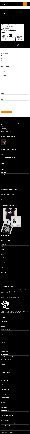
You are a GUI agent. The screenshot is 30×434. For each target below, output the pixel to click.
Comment (3, 75)
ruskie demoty (4, 270)
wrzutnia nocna (4, 374)
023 (4, 54)
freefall (2, 386)
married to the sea (5, 412)
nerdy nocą (3, 172)
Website (3, 105)
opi (1, 361)
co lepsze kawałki (5, 351)
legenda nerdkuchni (5, 329)
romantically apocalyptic (6, 425)
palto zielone (3, 259)
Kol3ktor (3, 189)
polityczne (3, 262)
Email (2, 99)
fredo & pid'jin (4, 407)
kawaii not (3, 402)
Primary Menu (28, 4)
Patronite (3, 297)
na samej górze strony (14, 146)
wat (1, 337)
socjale (2, 177)
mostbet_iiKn (4, 186)
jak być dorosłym (4, 278)
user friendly (3, 394)
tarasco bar (3, 367)
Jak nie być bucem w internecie (10, 149)
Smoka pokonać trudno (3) (10, 192)
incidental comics (5, 418)
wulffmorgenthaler (5, 397)
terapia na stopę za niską (11, 189)
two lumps (3, 399)
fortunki (2, 167)
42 (1, 346)
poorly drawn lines (5, 420)
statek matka (3, 272)
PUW (2, 264)
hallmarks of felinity (5, 389)
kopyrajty (3, 169)
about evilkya (4, 321)
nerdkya (3, 10)
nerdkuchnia (3, 252)
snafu (4, 4)
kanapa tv (3, 249)
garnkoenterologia (5, 354)
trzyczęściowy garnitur (6, 372)
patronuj (3, 174)
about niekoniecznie (5, 324)
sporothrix (3, 364)
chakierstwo (3, 244)
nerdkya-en (3, 257)
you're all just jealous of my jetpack (8, 423)
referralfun (3, 267)
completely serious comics (7, 415)
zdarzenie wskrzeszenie (13, 186)
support (2, 334)
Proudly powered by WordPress (7, 432)
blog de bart (3, 349)
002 (3, 59)
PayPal (2, 295)
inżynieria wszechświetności (7, 356)
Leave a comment (18, 17)
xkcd (2, 405)
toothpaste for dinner (5, 410)
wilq (2, 384)
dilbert (2, 392)
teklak (2, 369)
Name (2, 93)
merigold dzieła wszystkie (6, 359)
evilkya (10, 17)
